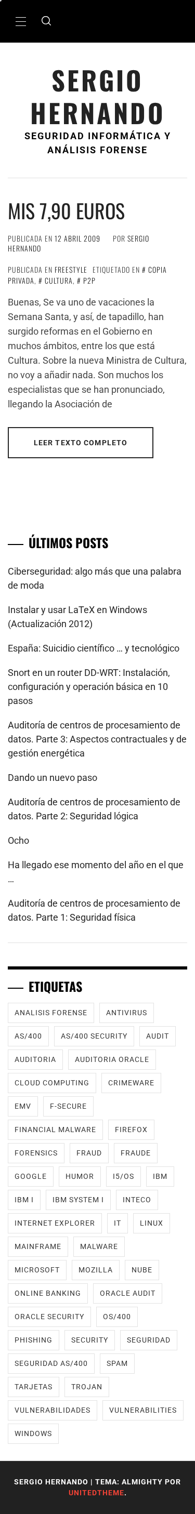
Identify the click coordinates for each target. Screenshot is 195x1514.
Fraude (136, 1153)
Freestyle (71, 269)
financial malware (55, 1129)
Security (89, 1340)
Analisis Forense (51, 1012)
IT (117, 1223)
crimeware (131, 1083)
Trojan (86, 1387)
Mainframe (38, 1246)
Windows (33, 1433)
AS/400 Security (94, 1036)
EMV (23, 1106)
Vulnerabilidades (52, 1410)
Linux (151, 1223)
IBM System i (78, 1200)
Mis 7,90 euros (66, 210)
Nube (142, 1270)
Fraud (89, 1153)
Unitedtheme (96, 1493)
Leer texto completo (80, 443)
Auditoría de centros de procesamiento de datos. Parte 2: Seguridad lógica (94, 808)
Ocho (18, 840)
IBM (160, 1176)
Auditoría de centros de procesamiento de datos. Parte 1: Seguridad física (94, 910)
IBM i (24, 1200)
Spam (117, 1363)
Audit (157, 1036)
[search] (46, 21)
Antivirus (126, 1012)
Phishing (34, 1340)
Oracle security (49, 1316)
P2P (89, 280)
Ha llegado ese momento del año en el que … (96, 871)
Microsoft (37, 1270)
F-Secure (68, 1106)
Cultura (59, 280)
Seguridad (149, 1340)
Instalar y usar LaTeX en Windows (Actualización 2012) (77, 616)
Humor (80, 1176)
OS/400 (117, 1316)
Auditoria (35, 1059)
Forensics (36, 1153)
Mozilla (96, 1270)
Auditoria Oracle (112, 1059)
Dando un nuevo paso (52, 777)
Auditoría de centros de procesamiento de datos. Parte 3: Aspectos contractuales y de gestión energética (97, 739)
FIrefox (131, 1129)
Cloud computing (52, 1083)
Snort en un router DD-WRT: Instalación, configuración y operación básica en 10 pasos (89, 686)
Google (31, 1176)
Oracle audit (127, 1293)
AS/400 (28, 1036)
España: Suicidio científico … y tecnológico (93, 648)
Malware (99, 1246)
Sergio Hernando (97, 96)
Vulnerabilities (143, 1410)
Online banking (48, 1293)
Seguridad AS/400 (51, 1363)
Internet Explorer (55, 1223)
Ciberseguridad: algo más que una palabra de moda (94, 578)
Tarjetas (34, 1387)
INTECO (137, 1200)
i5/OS (123, 1176)
